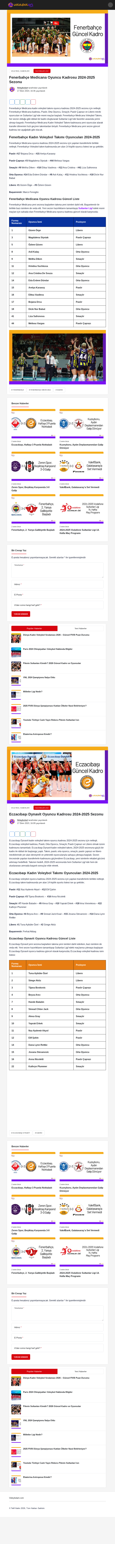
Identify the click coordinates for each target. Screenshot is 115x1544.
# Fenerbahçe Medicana (40, 402)
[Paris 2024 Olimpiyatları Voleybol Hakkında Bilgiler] (57, 667)
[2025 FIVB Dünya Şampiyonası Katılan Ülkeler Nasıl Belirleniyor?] (57, 724)
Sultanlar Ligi (91, 211)
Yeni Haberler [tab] (80, 643)
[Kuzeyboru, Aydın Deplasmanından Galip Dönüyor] (82, 441)
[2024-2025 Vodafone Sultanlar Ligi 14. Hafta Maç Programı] (82, 527)
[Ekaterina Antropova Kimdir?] (57, 752)
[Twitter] (17, 101)
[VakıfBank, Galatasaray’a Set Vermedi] (82, 484)
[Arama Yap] (110, 4)
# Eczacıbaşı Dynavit (20, 1157)
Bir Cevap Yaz (19, 563)
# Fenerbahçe (17, 402)
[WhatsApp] (22, 101)
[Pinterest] (33, 101)
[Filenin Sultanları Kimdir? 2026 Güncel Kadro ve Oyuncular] (57, 681)
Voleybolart (22, 87)
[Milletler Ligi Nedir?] (57, 710)
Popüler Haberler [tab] (34, 643)
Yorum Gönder (21, 629)
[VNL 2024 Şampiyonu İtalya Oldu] (57, 695)
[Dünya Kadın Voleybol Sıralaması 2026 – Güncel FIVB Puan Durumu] (57, 653)
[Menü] (4, 4)
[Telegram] (27, 101)
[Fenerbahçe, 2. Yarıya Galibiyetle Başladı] (33, 527)
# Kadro (59, 402)
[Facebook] (11, 101)
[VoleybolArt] (20, 4)
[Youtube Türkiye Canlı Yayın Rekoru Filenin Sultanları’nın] (57, 738)
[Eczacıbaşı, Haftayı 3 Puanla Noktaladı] (33, 441)
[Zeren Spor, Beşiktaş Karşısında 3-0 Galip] (33, 484)
